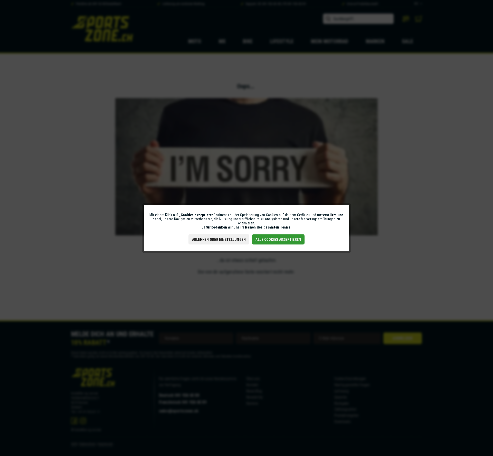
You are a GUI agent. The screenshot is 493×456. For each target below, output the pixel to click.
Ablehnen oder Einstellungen (219, 240)
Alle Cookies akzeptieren (278, 240)
